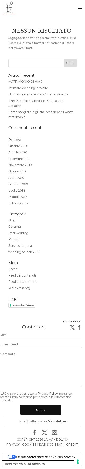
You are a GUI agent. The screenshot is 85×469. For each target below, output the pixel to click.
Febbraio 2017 (18, 203)
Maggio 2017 (17, 197)
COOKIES (29, 444)
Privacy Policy (48, 394)
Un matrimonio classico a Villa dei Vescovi (38, 94)
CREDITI (72, 444)
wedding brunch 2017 (24, 252)
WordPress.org (19, 288)
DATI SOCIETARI (51, 444)
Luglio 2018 (16, 190)
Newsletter (57, 421)
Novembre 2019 (20, 165)
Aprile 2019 (16, 178)
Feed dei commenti (22, 282)
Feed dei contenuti (22, 275)
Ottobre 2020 (18, 146)
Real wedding (18, 233)
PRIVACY (13, 444)
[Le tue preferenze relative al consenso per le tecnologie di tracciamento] (78, 462)
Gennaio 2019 (18, 184)
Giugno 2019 (17, 171)
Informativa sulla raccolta (25, 464)
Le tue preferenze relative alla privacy (45, 457)
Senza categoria (20, 246)
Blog (11, 220)
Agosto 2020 (17, 152)
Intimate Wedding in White (28, 88)
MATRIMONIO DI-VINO (25, 81)
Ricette (13, 239)
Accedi (13, 269)
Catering (14, 226)
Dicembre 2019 (19, 159)
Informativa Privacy (23, 305)
